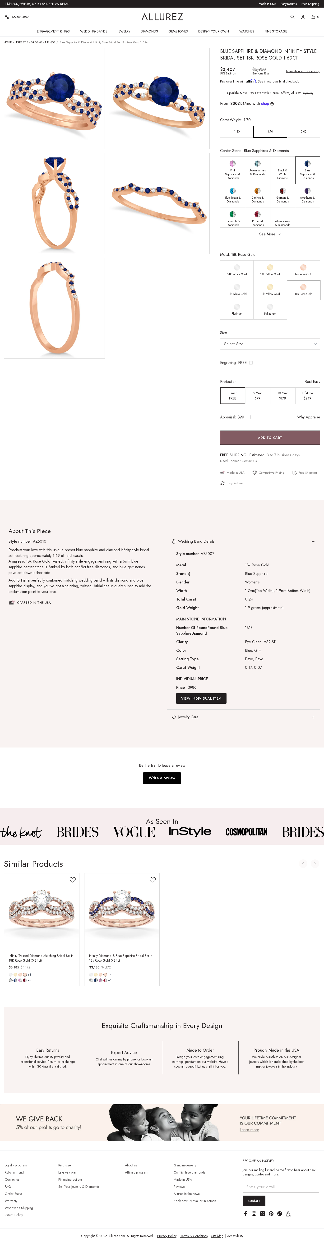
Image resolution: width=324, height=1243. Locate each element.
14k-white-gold (11, 975)
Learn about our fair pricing (303, 71)
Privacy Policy (166, 1236)
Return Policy (14, 1215)
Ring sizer (65, 1165)
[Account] (303, 16)
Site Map (217, 1236)
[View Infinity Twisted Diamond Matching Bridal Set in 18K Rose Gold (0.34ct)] (41, 911)
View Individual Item (201, 698)
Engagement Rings (53, 31)
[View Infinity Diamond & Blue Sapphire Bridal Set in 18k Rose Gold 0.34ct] (122, 911)
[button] (270, 363)
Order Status (13, 1193)
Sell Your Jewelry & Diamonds (78, 1186)
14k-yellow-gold (15, 975)
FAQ (8, 1186)
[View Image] (21, 832)
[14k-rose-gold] (20, 975)
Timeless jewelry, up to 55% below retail (37, 3)
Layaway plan (67, 1172)
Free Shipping (310, 3)
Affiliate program (136, 1172)
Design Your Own (213, 31)
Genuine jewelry (185, 1165)
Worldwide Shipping (19, 1208)
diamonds (11, 980)
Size (223, 332)
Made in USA (267, 3)
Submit (254, 1200)
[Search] (292, 16)
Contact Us (249, 461)
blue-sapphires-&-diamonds (15, 980)
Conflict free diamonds (189, 1172)
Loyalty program (16, 1165)
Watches (246, 31)
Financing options (70, 1179)
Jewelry (124, 31)
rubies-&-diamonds (25, 980)
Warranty (11, 1200)
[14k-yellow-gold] (15, 975)
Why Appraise (308, 417)
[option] (237, 132)
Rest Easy (312, 381)
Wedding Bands (93, 31)
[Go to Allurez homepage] (162, 16)
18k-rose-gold (25, 975)
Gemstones (178, 31)
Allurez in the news (186, 1193)
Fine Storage (276, 31)
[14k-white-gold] (11, 975)
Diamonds (149, 31)
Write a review (162, 778)
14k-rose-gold (20, 975)
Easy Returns (289, 3)
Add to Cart (270, 437)
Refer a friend (14, 1172)
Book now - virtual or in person (195, 1200)
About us (131, 1165)
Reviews (179, 1186)
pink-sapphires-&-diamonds (20, 980)
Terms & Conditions (194, 1236)
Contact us (12, 1179)
